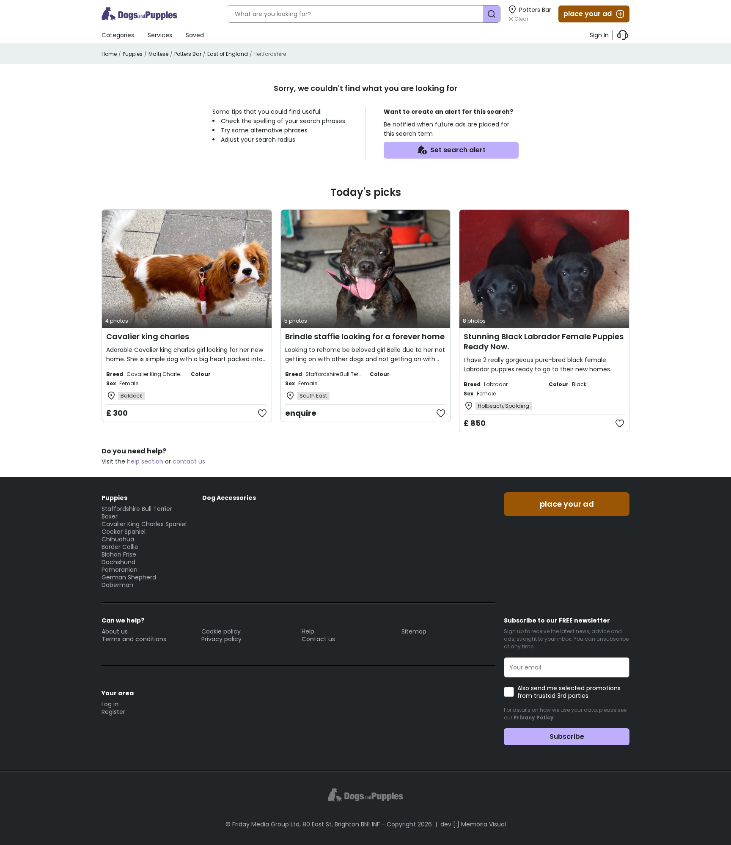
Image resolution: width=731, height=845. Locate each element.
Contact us (318, 639)
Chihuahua (118, 539)
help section (145, 461)
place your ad (587, 14)
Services (160, 35)
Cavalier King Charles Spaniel (144, 524)
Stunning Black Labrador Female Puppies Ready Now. (544, 341)
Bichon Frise (119, 554)
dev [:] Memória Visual (473, 824)
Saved (195, 35)
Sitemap (413, 631)
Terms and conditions (134, 639)
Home (109, 54)
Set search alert (458, 150)
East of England (227, 54)
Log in (110, 704)
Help (308, 631)
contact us (189, 461)
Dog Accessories (229, 498)
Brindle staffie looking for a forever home (365, 336)
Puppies (133, 54)
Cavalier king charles (147, 336)
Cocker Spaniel (124, 531)
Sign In (599, 35)
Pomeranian (119, 569)
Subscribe (567, 736)
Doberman (117, 585)
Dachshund (118, 562)
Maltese (158, 54)
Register (113, 712)
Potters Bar (187, 54)
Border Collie (120, 547)
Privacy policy (221, 639)
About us (115, 631)
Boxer (110, 516)
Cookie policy (221, 631)
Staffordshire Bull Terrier (137, 509)
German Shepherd (129, 577)
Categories (118, 35)
